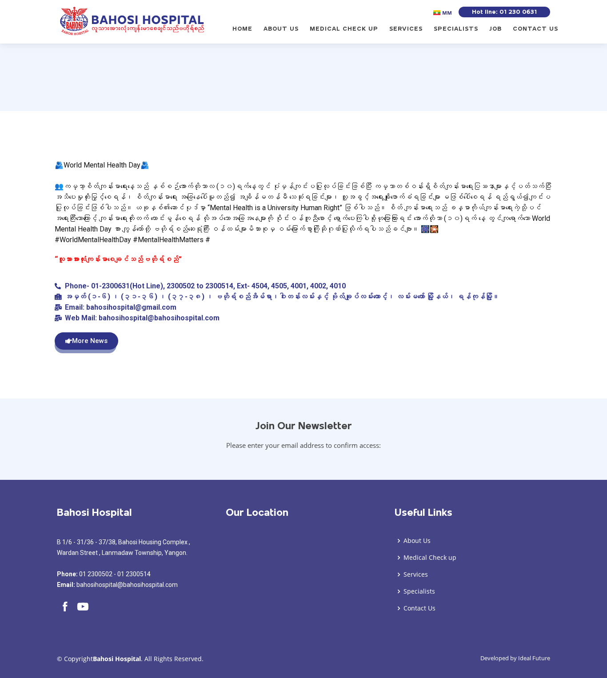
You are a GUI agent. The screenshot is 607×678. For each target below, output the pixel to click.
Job (495, 29)
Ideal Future (534, 658)
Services (406, 29)
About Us (281, 29)
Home (242, 29)
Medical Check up (344, 29)
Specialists (456, 29)
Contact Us (535, 29)
